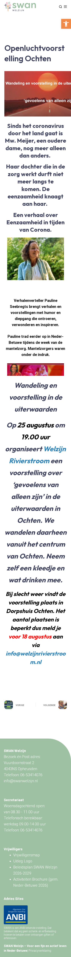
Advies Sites (13, 899)
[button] (66, 24)
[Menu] (65, 6)
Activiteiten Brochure (30, 879)
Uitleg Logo (22, 861)
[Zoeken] (60, 6)
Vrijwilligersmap (26, 855)
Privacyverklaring (40, 950)
